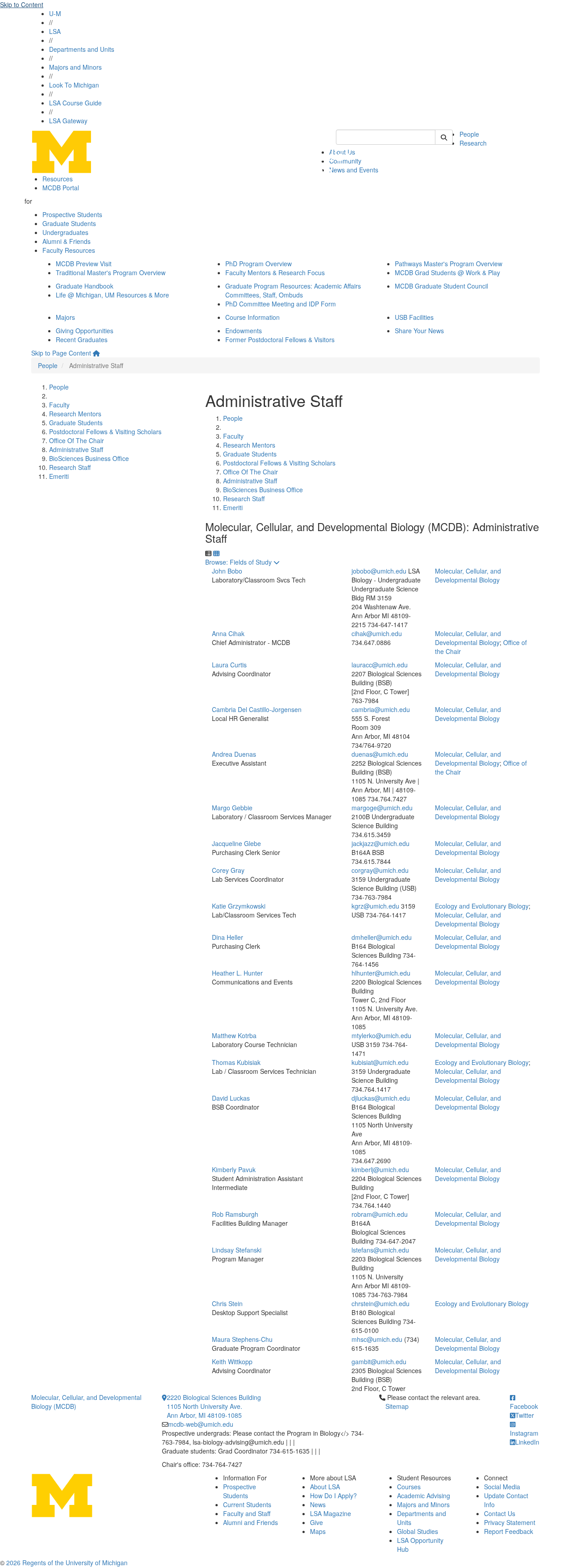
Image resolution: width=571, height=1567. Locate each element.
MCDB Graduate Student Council (441, 285)
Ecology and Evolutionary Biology (482, 905)
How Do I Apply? (333, 1495)
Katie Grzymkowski (238, 905)
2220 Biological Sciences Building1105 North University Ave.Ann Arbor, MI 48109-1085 (214, 1406)
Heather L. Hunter (237, 972)
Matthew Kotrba (234, 1035)
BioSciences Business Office (89, 458)
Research (473, 142)
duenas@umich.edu (380, 754)
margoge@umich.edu (382, 807)
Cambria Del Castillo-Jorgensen (257, 709)
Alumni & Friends (66, 241)
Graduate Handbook (84, 285)
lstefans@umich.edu (380, 1249)
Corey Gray (228, 870)
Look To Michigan (74, 84)
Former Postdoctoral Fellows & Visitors (280, 339)
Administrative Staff (76, 449)
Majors (65, 317)
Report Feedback (508, 1531)
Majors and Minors (75, 67)
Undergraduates (65, 232)
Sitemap (397, 1406)
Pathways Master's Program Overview (448, 263)
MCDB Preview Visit (84, 263)
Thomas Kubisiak (236, 1062)
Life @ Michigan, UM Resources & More (112, 294)
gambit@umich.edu (379, 1361)
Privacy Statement (509, 1522)
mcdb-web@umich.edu (200, 1424)
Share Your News (419, 330)
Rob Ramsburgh (235, 1214)
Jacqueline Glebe (236, 843)
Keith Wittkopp (232, 1361)
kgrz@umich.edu (375, 905)
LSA (55, 31)
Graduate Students (69, 223)
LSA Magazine (330, 1513)
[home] (96, 352)
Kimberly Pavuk (234, 1169)
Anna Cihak (228, 633)
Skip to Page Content (61, 352)
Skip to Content (21, 4)
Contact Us (499, 1513)
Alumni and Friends (250, 1522)
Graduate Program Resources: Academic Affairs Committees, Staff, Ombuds (293, 290)
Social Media (502, 1486)
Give (316, 1522)
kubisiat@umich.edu (380, 1062)
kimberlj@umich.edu (380, 1169)
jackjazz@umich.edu (381, 843)
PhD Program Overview (258, 263)
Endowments (243, 330)
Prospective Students (72, 214)
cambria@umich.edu (381, 709)
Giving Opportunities (84, 330)
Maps (318, 1531)
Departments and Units (81, 49)
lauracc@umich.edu (380, 664)
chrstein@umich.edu (381, 1303)
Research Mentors (75, 413)
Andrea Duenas (234, 754)
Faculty (59, 404)
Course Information (252, 317)
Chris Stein (227, 1303)
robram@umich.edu (380, 1214)
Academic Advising (423, 1495)
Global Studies (417, 1531)
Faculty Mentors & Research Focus (275, 272)
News (318, 1504)
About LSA (325, 1486)
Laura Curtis (229, 664)
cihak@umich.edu (377, 633)
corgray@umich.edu (380, 870)
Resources (57, 178)
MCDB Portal (60, 187)
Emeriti (59, 476)
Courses (409, 1486)
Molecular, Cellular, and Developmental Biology (468, 575)
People (469, 134)
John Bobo (227, 570)
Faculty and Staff (246, 1513)
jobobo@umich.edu (379, 570)
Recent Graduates (82, 339)
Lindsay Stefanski (236, 1249)
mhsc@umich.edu (377, 1339)
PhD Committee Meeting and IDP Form (280, 303)
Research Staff (70, 467)
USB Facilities (414, 317)
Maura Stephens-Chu (242, 1339)
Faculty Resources (68, 250)
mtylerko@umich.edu (381, 1035)
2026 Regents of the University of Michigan (67, 1562)
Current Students (247, 1504)
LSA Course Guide (75, 102)
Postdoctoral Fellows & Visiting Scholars (105, 431)
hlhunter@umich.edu (381, 972)
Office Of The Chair (76, 440)
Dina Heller (227, 937)
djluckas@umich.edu (381, 1098)
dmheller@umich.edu (382, 937)
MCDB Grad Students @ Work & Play (447, 272)
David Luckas (231, 1098)
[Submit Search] (444, 137)
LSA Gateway (68, 120)
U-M (55, 13)
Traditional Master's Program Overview (111, 272)
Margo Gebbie (232, 807)
